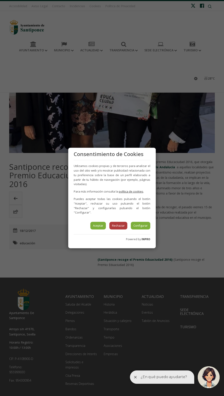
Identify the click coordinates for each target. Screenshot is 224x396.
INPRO (146, 239)
